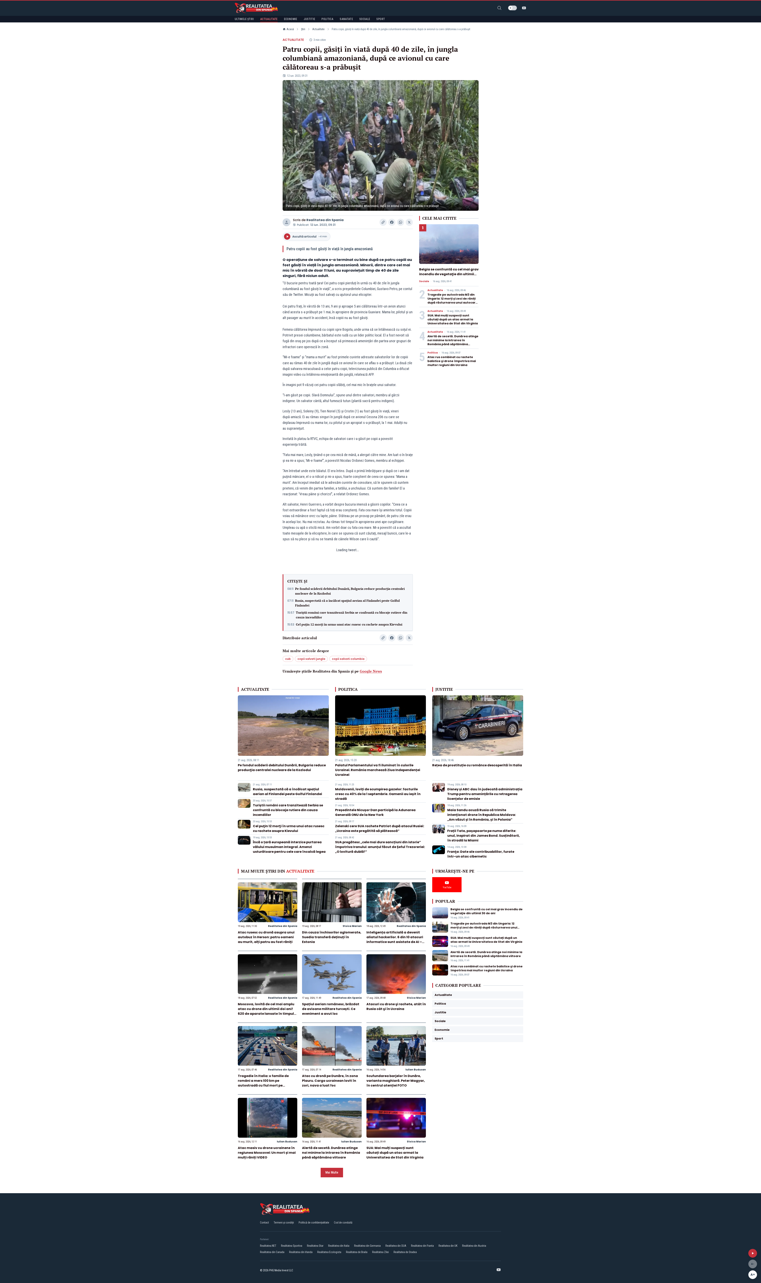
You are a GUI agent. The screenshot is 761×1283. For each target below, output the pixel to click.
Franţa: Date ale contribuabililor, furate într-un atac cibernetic (480, 854)
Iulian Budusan (415, 1069)
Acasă (290, 29)
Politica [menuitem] (327, 19)
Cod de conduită (343, 1222)
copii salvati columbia (348, 659)
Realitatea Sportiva (291, 1245)
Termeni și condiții (284, 1222)
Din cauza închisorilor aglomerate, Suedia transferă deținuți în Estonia (331, 937)
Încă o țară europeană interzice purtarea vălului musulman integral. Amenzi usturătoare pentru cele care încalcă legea (289, 847)
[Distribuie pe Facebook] (391, 222)
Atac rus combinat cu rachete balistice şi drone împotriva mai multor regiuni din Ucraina (451, 361)
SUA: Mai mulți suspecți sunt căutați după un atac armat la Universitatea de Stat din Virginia (452, 319)
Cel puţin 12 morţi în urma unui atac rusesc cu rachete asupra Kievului (349, 624)
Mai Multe (331, 1172)
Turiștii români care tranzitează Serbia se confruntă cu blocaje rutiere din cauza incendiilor (351, 614)
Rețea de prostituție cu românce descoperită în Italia (477, 765)
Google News (371, 671)
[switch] (512, 8)
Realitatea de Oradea (405, 1252)
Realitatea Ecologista (329, 1252)
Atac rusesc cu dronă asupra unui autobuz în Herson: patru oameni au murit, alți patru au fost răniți (266, 937)
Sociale (424, 281)
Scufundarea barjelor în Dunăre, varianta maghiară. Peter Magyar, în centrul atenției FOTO (395, 1081)
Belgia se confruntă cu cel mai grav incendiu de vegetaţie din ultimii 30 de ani (449, 274)
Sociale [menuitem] (364, 19)
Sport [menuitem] (380, 19)
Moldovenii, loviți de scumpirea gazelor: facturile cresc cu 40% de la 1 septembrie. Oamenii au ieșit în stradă (378, 794)
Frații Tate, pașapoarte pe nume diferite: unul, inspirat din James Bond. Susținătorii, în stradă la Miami (483, 836)
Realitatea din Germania (367, 1245)
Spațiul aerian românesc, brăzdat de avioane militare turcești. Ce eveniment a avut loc (330, 1009)
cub (288, 659)
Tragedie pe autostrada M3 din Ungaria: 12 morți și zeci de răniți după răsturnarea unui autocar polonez (451, 301)
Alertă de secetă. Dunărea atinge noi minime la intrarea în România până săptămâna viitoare (452, 342)
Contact (264, 1222)
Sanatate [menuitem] (346, 19)
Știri (303, 29)
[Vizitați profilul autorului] (287, 222)
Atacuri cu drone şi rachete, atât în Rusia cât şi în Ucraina (396, 1006)
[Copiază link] (383, 222)
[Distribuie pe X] (409, 222)
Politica (432, 352)
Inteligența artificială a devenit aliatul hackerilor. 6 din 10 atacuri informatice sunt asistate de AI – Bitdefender (394, 939)
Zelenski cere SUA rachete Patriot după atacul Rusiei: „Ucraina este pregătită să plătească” (379, 828)
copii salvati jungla (311, 659)
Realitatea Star (315, 1245)
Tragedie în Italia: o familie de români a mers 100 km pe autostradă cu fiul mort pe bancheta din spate (263, 1083)
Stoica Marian (352, 926)
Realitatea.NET (268, 1245)
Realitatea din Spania (325, 220)
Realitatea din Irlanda (301, 1252)
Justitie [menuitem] (309, 19)
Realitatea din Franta (422, 1245)
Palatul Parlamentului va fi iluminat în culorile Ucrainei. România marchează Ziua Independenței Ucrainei (377, 770)
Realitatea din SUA (395, 1245)
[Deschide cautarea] (499, 8)
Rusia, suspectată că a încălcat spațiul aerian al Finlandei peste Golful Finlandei (347, 602)
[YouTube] (524, 8)
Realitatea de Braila (356, 1252)
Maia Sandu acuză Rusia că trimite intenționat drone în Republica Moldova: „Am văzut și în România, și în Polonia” (481, 815)
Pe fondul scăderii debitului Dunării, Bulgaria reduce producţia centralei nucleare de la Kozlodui (350, 591)
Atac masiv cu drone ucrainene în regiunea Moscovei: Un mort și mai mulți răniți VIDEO (267, 1153)
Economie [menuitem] (290, 19)
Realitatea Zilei (380, 1252)
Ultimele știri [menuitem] (244, 19)
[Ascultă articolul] (752, 1253)
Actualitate (318, 29)
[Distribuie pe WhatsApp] (400, 222)
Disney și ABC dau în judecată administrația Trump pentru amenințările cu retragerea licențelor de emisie (484, 794)
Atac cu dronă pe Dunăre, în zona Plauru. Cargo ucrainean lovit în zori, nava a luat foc (330, 1081)
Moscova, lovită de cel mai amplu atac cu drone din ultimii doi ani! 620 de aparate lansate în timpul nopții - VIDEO (266, 1011)
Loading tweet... (347, 550)
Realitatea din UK (448, 1245)
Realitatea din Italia (338, 1245)
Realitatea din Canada (272, 1252)
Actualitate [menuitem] (269, 19)
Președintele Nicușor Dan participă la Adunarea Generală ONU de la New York (375, 812)
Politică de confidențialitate (314, 1222)
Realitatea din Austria (474, 1245)
